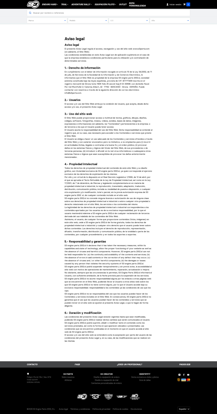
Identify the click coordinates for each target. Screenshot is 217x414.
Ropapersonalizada (137, 4)
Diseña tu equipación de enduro (107, 377)
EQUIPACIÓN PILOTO (104, 4)
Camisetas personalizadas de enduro (106, 383)
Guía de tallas (145, 380)
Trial (64, 4)
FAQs (77, 364)
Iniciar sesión (175, 4)
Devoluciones (136, 409)
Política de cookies (120, 409)
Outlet (122, 4)
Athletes (68, 380)
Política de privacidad (101, 409)
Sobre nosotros (68, 377)
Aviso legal (63, 409)
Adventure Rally (80, 4)
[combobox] (47, 20)
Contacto (32, 364)
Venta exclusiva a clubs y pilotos (145, 377)
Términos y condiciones (80, 409)
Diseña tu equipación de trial (106, 380)
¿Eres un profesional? (129, 364)
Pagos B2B (184, 364)
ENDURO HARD (49, 4)
